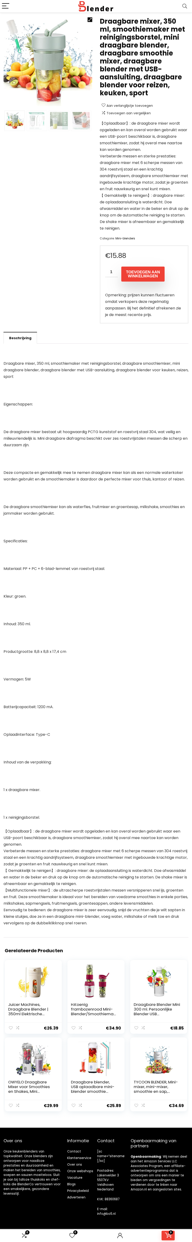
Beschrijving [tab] (20, 338)
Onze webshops (80, 1171)
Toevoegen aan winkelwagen (143, 274)
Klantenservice (79, 1158)
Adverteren (76, 1197)
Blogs (71, 1184)
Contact (74, 1151)
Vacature (74, 1177)
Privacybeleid (78, 1190)
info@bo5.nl (106, 1214)
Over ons (74, 1164)
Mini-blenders (125, 238)
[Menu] (5, 6)
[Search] (184, 6)
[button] (90, 19)
